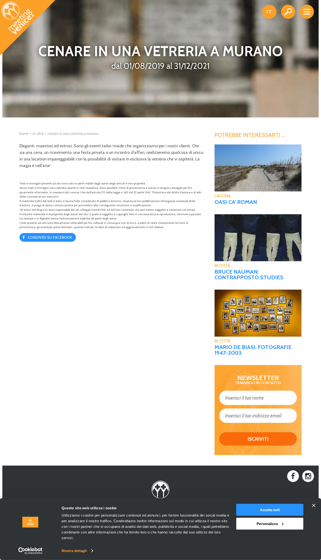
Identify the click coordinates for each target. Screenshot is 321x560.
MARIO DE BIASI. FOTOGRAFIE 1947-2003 (253, 350)
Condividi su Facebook (50, 237)
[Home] (28, 28)
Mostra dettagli (74, 551)
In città (38, 133)
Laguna (223, 196)
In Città (222, 266)
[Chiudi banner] (313, 505)
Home (24, 133)
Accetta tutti (270, 510)
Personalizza (267, 523)
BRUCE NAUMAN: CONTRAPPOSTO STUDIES (249, 274)
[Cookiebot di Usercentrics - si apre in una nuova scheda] (30, 550)
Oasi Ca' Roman (236, 202)
